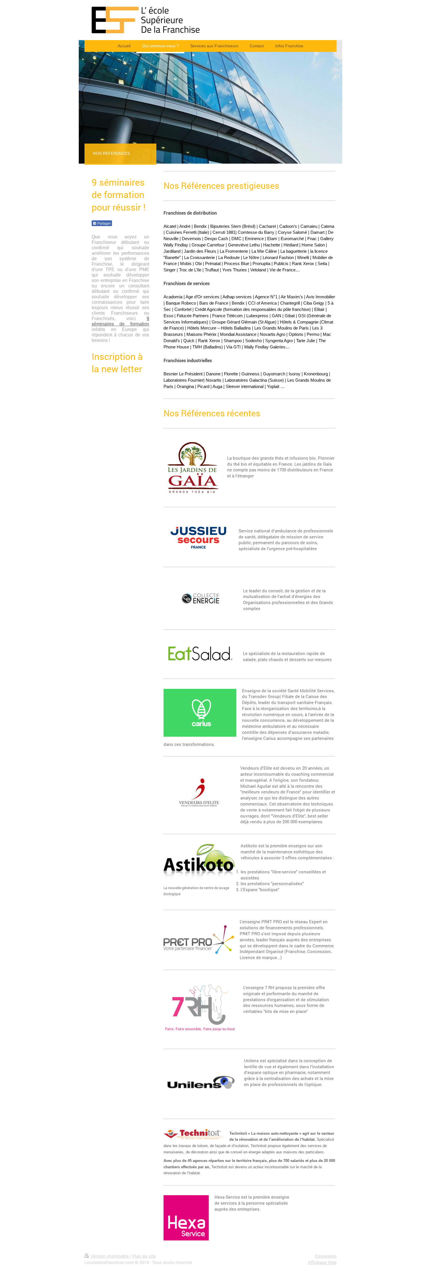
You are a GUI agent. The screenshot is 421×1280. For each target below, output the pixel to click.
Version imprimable (110, 1256)
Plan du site (144, 1256)
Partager (104, 223)
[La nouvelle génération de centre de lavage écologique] (199, 864)
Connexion (326, 1256)
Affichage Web (322, 1262)
